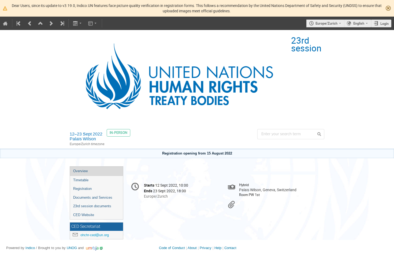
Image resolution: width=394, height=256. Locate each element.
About (192, 248)
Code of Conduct (172, 248)
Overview (80, 171)
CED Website (83, 215)
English (358, 23)
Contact (230, 248)
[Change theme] (93, 23)
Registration (82, 189)
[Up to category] (40, 23)
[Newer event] (51, 23)
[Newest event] (61, 23)
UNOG (72, 248)
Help (217, 248)
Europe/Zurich (326, 23)
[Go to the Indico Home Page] (5, 23)
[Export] (77, 23)
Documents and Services (92, 197)
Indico (30, 248)
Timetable (80, 180)
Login (384, 23)
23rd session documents (92, 206)
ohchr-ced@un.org (94, 235)
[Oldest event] (19, 23)
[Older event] (29, 23)
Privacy (205, 248)
